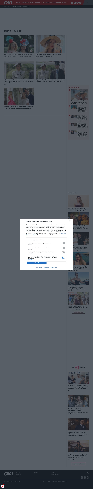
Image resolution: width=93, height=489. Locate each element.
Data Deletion (39, 267)
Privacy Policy (54, 267)
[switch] (63, 243)
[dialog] (46, 244)
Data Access (46, 267)
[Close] (70, 221)
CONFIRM (36, 262)
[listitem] (46, 240)
